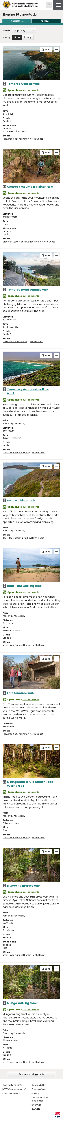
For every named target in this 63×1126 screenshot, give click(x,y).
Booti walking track (21, 500)
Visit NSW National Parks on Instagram (12, 1121)
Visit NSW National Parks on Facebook (5, 1121)
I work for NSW (10, 1093)
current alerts (30, 90)
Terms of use (38, 1089)
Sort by (6, 30)
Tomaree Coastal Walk (24, 84)
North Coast (36, 138)
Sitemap (36, 1104)
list (18, 37)
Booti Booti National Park (15, 538)
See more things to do (31, 1074)
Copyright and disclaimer (39, 1099)
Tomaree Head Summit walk (27, 289)
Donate (36, 1109)
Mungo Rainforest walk (23, 886)
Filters (45, 21)
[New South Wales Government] (58, 1115)
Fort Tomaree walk (20, 693)
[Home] (6, 4)
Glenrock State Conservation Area (21, 241)
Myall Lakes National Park (16, 452)
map (29, 37)
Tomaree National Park (15, 138)
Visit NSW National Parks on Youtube (18, 1121)
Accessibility (38, 1085)
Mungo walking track (22, 1003)
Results (15, 21)
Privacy (35, 1093)
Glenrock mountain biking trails (30, 187)
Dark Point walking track (25, 586)
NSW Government (12, 1089)
